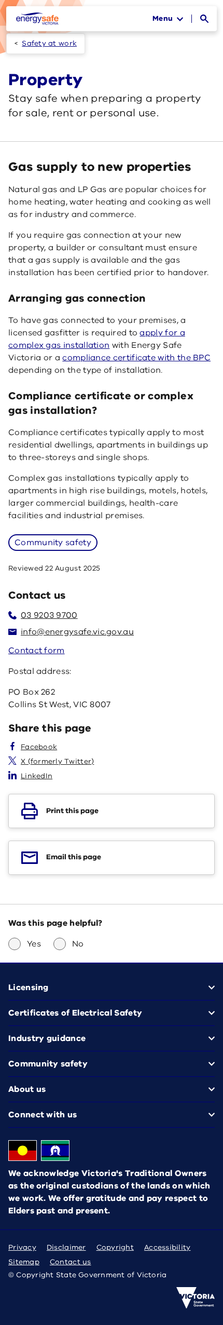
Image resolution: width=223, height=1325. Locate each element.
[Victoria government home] (195, 1298)
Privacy (22, 1247)
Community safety (53, 542)
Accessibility (167, 1247)
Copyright (115, 1247)
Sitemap (23, 1262)
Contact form (36, 650)
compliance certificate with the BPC (136, 357)
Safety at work (49, 43)
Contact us (70, 1262)
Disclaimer (66, 1247)
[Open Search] (204, 18)
